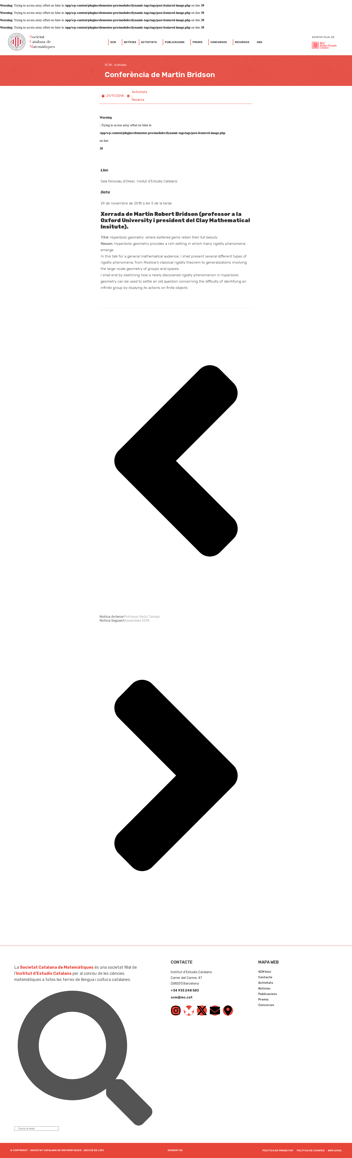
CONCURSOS (218, 42)
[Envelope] (215, 1010)
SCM (113, 42)
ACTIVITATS (149, 42)
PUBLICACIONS (175, 42)
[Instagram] (176, 1010)
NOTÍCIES (130, 42)
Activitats (120, 65)
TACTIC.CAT (191, 1150)
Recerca (138, 100)
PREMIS (197, 42)
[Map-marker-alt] (228, 1010)
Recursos (242, 42)
